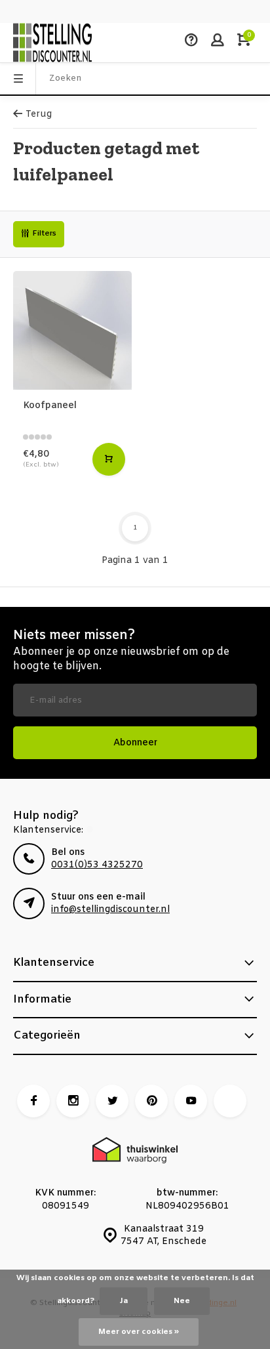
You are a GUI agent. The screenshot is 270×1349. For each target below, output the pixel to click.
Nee (182, 1301)
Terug (39, 114)
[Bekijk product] (108, 459)
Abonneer (135, 743)
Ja (123, 1301)
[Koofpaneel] (72, 330)
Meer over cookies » (138, 1332)
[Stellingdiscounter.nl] (52, 42)
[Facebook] (33, 1101)
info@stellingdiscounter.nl (110, 909)
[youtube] (190, 1101)
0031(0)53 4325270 (97, 865)
